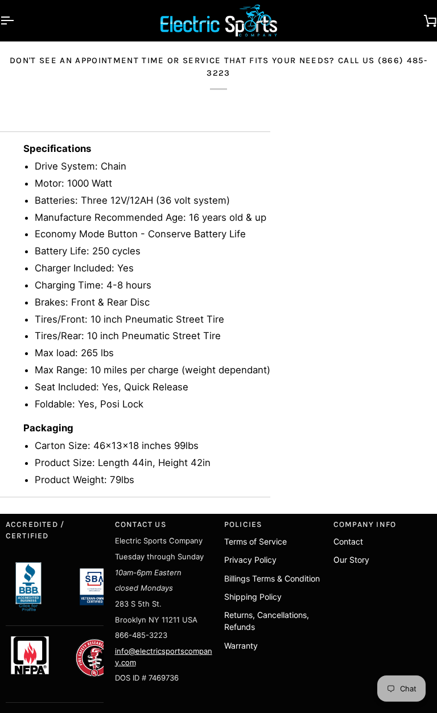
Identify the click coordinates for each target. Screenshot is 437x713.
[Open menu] (17, 20)
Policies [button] (243, 524)
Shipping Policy (253, 596)
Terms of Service (255, 541)
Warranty (241, 645)
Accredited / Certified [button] (35, 530)
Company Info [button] (365, 524)
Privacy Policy (250, 559)
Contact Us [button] (141, 524)
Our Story (351, 559)
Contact (348, 541)
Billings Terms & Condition (272, 578)
